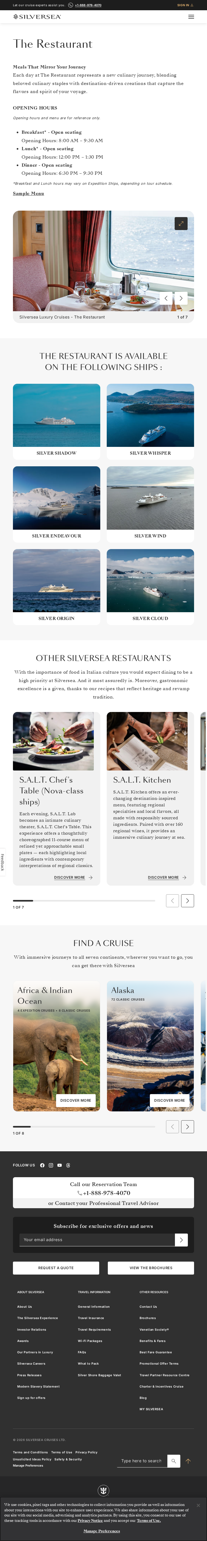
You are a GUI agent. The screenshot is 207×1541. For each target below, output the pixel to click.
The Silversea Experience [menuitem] (37, 1318)
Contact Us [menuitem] (148, 1307)
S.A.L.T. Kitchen (142, 780)
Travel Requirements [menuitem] (94, 1329)
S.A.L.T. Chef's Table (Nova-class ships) (51, 791)
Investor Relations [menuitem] (31, 1329)
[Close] (198, 1505)
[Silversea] (37, 16)
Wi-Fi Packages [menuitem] (90, 1341)
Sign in (183, 5)
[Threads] (68, 1165)
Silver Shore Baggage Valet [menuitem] (99, 1375)
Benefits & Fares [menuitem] (153, 1341)
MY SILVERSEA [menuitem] (151, 1409)
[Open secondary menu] (194, 16)
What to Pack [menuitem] (88, 1363)
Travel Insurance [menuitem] (91, 1318)
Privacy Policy (86, 1452)
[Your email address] (181, 1239)
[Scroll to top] (188, 1460)
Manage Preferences (28, 1465)
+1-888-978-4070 (88, 5)
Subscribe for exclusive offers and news (103, 1226)
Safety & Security (68, 1459)
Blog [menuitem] (143, 1398)
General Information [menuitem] (94, 1307)
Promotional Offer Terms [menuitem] (159, 1363)
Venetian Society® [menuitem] (154, 1329)
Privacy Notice (90, 1520)
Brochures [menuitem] (148, 1318)
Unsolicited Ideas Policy (32, 1459)
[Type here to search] (173, 1460)
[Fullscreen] (181, 223)
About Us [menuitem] (24, 1307)
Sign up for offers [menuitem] (31, 1398)
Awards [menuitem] (23, 1341)
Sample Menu (28, 193)
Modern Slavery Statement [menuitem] (38, 1386)
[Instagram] (51, 1165)
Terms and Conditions (30, 1452)
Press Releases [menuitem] (29, 1375)
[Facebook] (42, 1165)
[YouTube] (59, 1165)
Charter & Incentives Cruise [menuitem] (162, 1386)
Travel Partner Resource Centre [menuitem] (165, 1375)
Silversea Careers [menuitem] (31, 1363)
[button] (166, 298)
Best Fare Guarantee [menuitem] (156, 1352)
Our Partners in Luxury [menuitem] (35, 1352)
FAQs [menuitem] (82, 1352)
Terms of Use (61, 1452)
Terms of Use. (149, 1520)
